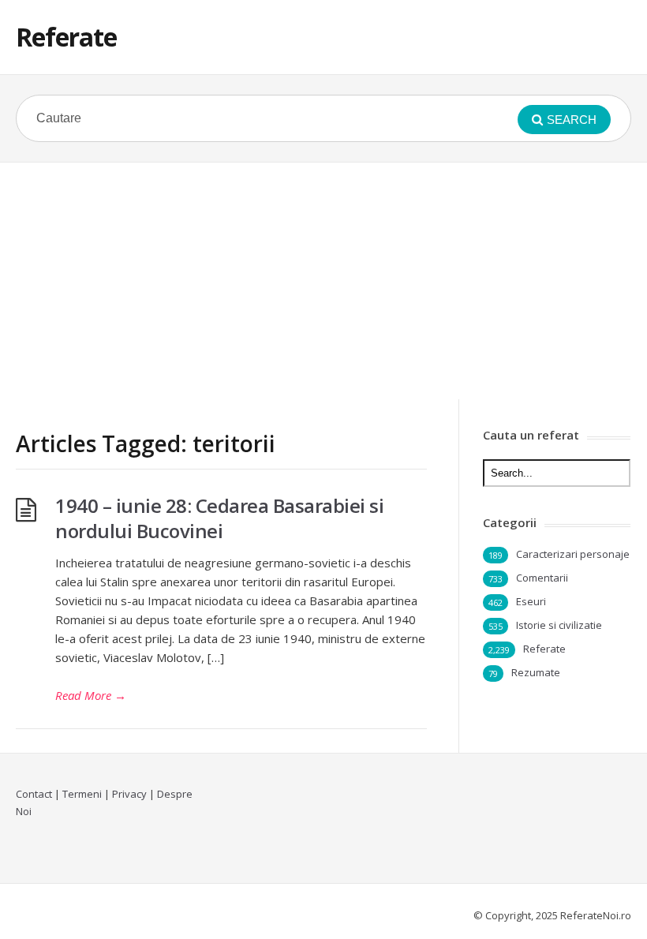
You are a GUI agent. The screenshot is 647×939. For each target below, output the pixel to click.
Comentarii (542, 578)
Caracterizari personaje (573, 554)
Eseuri (531, 601)
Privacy (129, 794)
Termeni (82, 794)
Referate (66, 37)
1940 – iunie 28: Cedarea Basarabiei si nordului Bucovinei (219, 518)
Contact (34, 794)
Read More (90, 695)
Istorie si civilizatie (559, 625)
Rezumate (535, 672)
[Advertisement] (323, 280)
